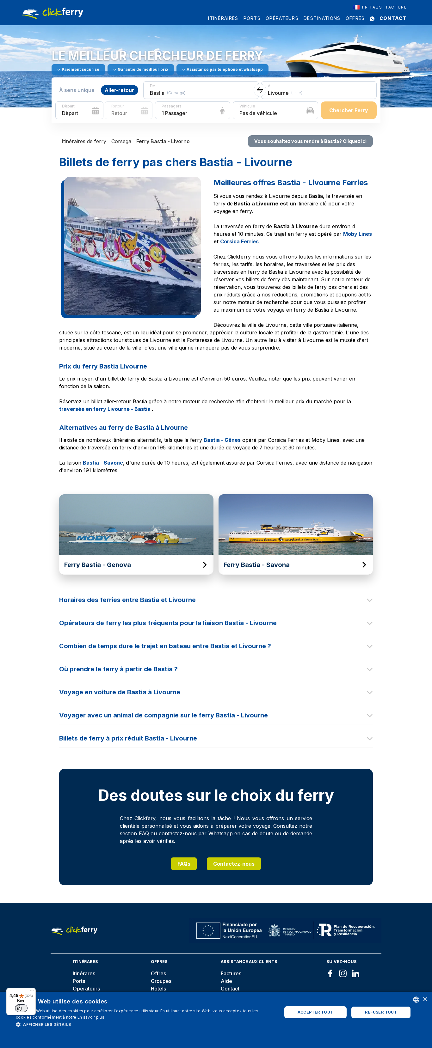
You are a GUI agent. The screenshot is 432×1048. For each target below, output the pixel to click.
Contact (393, 18)
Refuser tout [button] (381, 1012)
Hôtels (158, 988)
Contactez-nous (234, 864)
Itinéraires (223, 18)
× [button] (425, 999)
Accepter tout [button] (315, 1012)
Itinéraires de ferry (84, 141)
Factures (231, 973)
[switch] (21, 1008)
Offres (355, 18)
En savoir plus (90, 1017)
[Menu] (32, 992)
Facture (396, 7)
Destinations (322, 18)
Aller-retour (119, 90)
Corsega (121, 141)
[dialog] (216, 1020)
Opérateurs (282, 18)
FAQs (183, 864)
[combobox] (360, 7)
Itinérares (84, 973)
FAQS (376, 7)
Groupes (161, 981)
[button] (145, 1024)
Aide (226, 981)
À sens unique (77, 90)
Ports (252, 18)
